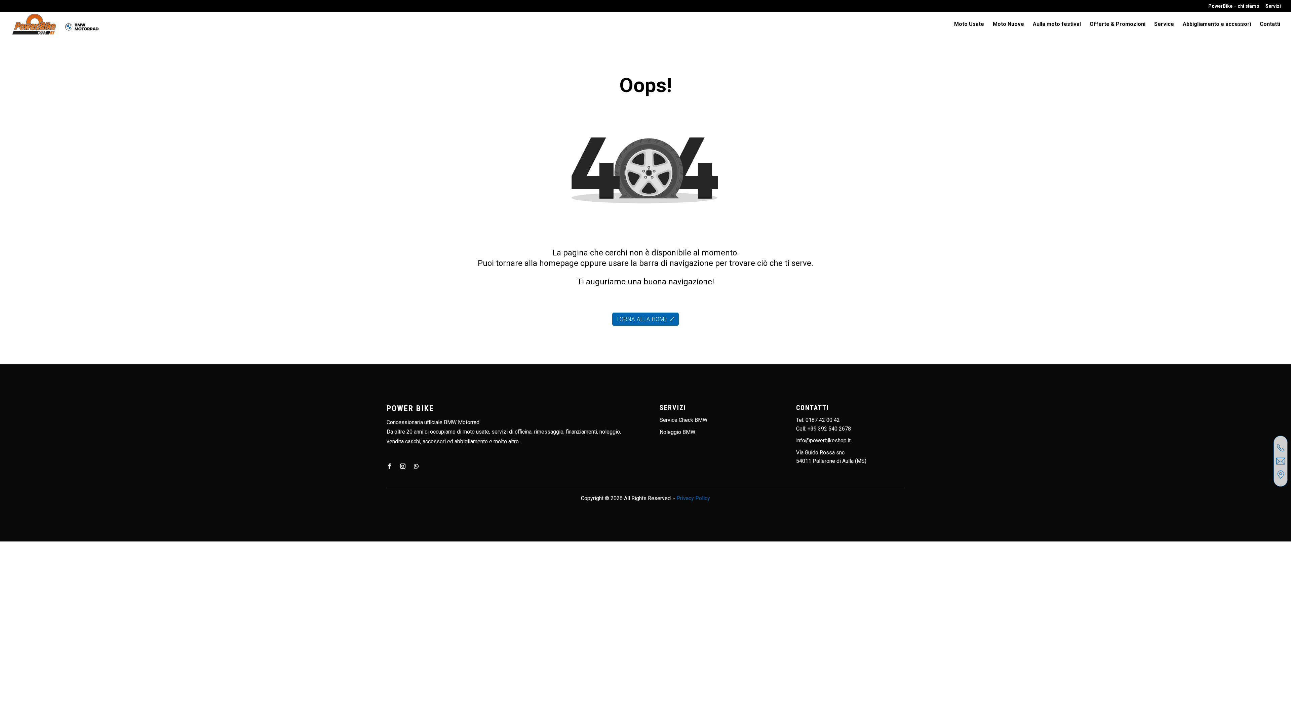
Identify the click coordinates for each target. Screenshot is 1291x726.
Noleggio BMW (677, 432)
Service (1164, 24)
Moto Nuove (1008, 24)
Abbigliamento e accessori (1217, 24)
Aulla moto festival (1057, 24)
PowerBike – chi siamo (1233, 6)
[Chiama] (1280, 447)
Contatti (1270, 24)
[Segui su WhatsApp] (416, 466)
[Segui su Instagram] (402, 466)
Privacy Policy (693, 498)
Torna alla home (642, 319)
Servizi (1273, 6)
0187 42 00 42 (823, 420)
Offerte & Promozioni (1117, 24)
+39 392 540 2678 (829, 429)
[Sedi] (1280, 474)
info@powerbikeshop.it (823, 440)
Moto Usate (969, 24)
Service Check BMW (683, 420)
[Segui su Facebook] (389, 466)
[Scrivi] (1280, 461)
